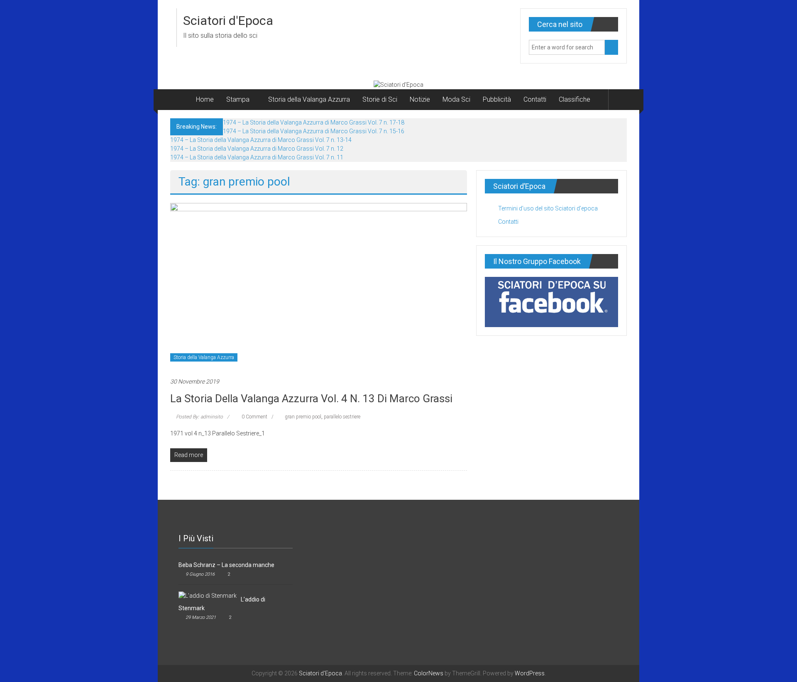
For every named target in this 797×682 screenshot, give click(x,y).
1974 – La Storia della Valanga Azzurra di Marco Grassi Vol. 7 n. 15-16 (313, 131)
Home (205, 99)
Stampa (237, 99)
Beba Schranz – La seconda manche (226, 565)
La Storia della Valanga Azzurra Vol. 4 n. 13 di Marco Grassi (311, 398)
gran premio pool (303, 417)
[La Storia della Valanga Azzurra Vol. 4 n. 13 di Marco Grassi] (318, 285)
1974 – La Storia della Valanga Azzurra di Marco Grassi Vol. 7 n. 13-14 (261, 140)
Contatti (534, 99)
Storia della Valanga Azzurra (309, 99)
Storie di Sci (379, 99)
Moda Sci (456, 99)
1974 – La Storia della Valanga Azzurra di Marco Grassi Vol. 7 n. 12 (256, 148)
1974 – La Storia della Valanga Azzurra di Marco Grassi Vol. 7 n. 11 (256, 157)
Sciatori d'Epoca (228, 20)
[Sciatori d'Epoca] (180, 99)
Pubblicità (497, 99)
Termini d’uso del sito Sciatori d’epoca (548, 208)
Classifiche (574, 99)
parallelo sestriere (342, 417)
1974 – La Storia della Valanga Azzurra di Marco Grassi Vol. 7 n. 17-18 (313, 122)
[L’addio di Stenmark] (207, 595)
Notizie (420, 99)
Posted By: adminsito (199, 417)
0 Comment (253, 417)
